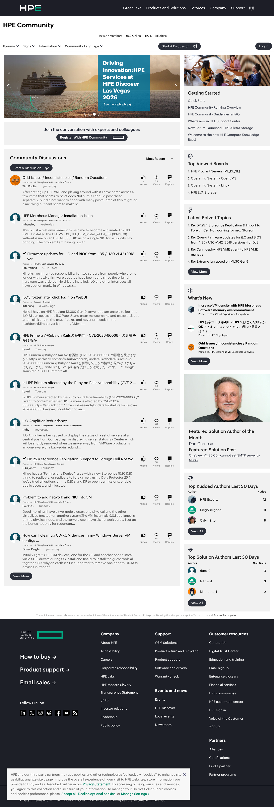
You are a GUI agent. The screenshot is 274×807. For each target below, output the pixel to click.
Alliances (216, 749)
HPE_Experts (209, 499)
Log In (263, 46)
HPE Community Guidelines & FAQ (214, 114)
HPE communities (222, 693)
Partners (217, 740)
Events (160, 699)
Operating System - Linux (210, 185)
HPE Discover (165, 708)
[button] (184, 774)
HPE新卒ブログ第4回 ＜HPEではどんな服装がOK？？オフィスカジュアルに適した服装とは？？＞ (232, 326)
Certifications (219, 758)
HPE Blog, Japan (219, 335)
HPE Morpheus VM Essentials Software (52, 182)
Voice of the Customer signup (226, 722)
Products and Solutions (166, 8)
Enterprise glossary (223, 676)
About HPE (109, 643)
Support (238, 8)
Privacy (24, 800)
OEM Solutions (166, 643)
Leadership (109, 717)
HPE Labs (108, 676)
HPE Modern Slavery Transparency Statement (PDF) (119, 692)
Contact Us (217, 643)
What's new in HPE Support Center (214, 121)
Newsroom (163, 725)
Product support (42, 669)
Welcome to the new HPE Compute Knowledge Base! (223, 137)
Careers (107, 659)
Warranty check (167, 676)
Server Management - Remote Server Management (58, 425)
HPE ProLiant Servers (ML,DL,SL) (49, 264)
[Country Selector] (251, 8)
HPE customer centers (226, 702)
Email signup (219, 668)
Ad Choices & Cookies (70, 800)
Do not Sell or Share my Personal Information (119, 800)
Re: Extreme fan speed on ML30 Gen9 (219, 261)
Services (198, 8)
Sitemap (159, 800)
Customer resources (228, 633)
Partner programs (222, 774)
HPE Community (28, 25)
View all (197, 531)
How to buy (35, 656)
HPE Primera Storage (44, 345)
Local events (164, 716)
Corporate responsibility (119, 668)
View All (197, 603)
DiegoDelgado (210, 510)
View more (21, 576)
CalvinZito (208, 520)
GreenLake (132, 8)
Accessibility (110, 651)
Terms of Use (43, 800)
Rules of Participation (225, 615)
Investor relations (114, 708)
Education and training (226, 659)
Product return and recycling (177, 651)
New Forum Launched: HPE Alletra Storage (220, 128)
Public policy (110, 725)
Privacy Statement (97, 784)
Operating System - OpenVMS (213, 178)
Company (218, 8)
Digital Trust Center (223, 651)
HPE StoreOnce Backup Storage (49, 464)
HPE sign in (217, 710)
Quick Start (196, 101)
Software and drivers (171, 668)
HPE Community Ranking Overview (214, 107)
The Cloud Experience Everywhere (230, 314)
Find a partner (219, 766)
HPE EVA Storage (203, 192)
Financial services (222, 685)
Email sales (35, 682)
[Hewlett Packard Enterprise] (53, 635)
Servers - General (42, 302)
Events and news (171, 690)
